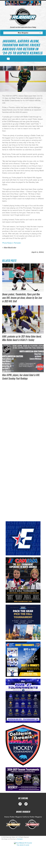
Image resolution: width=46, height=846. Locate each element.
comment (8, 58)
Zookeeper (20, 839)
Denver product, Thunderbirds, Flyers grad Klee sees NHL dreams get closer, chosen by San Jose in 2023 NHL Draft (22, 298)
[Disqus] (23, 421)
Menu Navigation (23, 33)
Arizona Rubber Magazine (13, 817)
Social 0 (20, 804)
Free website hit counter (23, 845)
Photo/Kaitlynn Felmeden (11, 243)
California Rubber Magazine (32, 817)
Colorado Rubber (23, 17)
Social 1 (26, 804)
